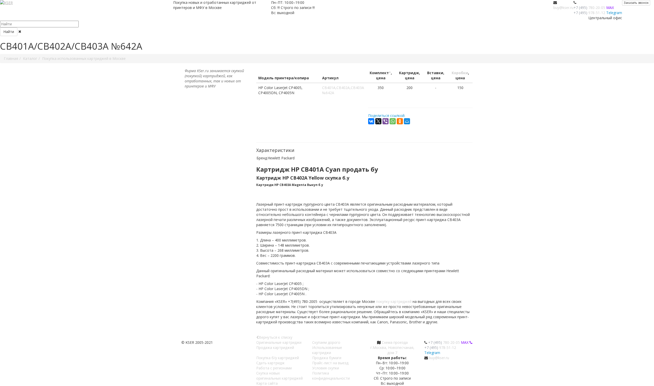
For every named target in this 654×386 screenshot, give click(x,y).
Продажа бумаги (326, 357)
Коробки (460, 72)
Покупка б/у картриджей (277, 357)
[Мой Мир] (407, 121)
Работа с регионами (274, 368)
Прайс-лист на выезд (330, 362)
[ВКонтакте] (371, 121)
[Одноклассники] (400, 121)
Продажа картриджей (275, 347)
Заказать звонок (636, 3)
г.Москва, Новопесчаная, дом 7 (392, 350)
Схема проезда (395, 342)
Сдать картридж (270, 362)
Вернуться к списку (275, 337)
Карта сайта (267, 383)
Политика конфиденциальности (331, 376)
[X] (378, 121)
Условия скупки (325, 368)
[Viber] (385, 121)
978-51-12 (589, 12)
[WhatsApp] (393, 121)
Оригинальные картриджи (278, 342)
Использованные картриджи (327, 350)
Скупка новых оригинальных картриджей (279, 376)
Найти (8, 31)
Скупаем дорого (326, 342)
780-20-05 (589, 7)
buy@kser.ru (563, 7)
